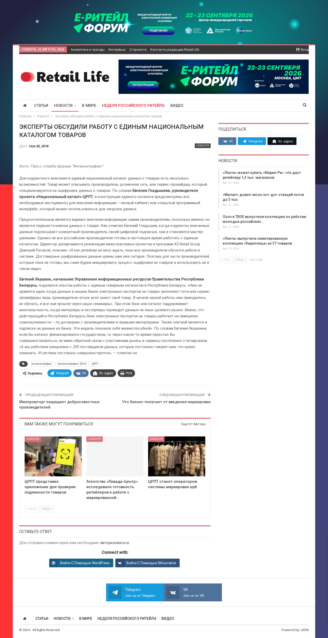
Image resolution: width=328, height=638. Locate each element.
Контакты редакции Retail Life (174, 49)
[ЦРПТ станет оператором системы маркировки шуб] (176, 456)
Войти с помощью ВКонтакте (151, 563)
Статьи (41, 105)
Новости (63, 105)
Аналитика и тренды (88, 49)
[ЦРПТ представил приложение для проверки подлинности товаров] (53, 456)
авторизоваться (114, 542)
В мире (89, 105)
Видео (176, 105)
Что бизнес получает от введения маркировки (166, 402)
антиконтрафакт (41, 363)
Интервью (117, 49)
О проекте (138, 49)
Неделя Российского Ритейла (133, 105)
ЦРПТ (95, 363)
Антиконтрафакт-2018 (72, 363)
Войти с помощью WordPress (85, 563)
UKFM (305, 630)
